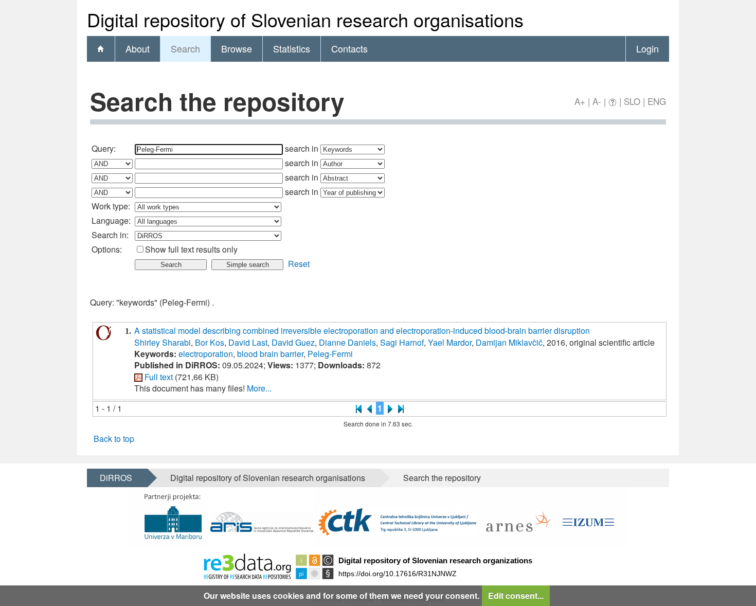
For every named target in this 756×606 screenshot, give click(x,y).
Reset (299, 264)
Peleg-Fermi (330, 354)
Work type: (111, 206)
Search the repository (442, 478)
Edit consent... (516, 595)
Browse (236, 48)
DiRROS (116, 478)
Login (647, 48)
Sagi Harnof (402, 342)
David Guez (293, 342)
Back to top (114, 438)
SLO (632, 101)
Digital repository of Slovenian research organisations (267, 478)
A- (596, 101)
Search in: (110, 235)
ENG (656, 101)
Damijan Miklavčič (509, 342)
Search (185, 48)
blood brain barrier (270, 354)
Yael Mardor (450, 342)
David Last (247, 342)
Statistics (291, 48)
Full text (159, 377)
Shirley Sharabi (162, 342)
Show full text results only (191, 249)
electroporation (205, 354)
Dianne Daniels (347, 342)
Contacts (349, 48)
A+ (579, 101)
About (137, 48)
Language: (111, 220)
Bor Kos (209, 342)
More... (259, 388)
